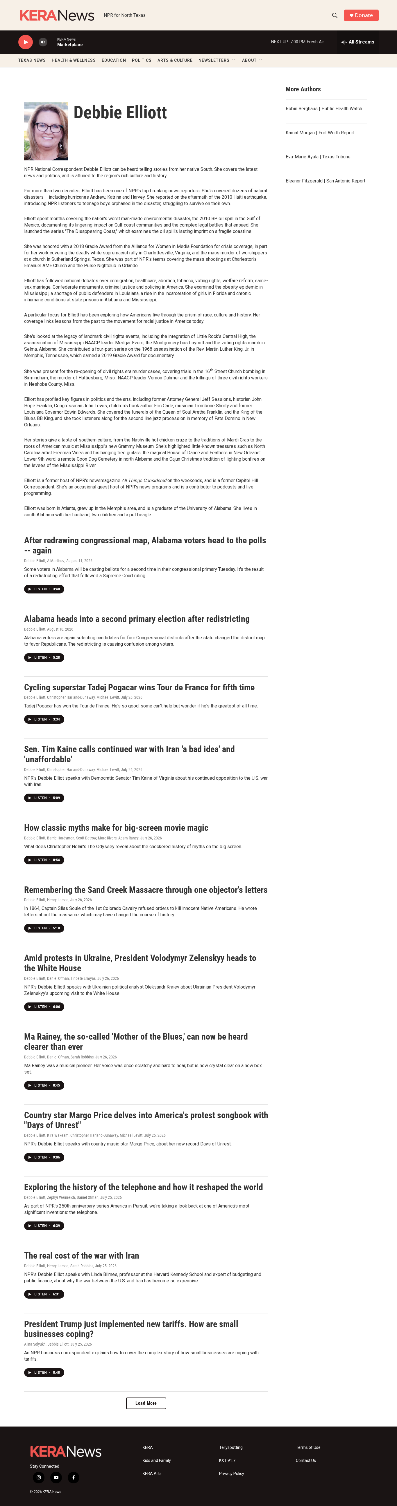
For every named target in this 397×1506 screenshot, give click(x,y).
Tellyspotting (231, 1447)
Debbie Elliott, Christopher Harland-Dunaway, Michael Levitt (71, 697)
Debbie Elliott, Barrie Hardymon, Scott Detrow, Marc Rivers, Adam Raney (81, 838)
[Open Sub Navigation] (234, 60)
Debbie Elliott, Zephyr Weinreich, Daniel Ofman (61, 1197)
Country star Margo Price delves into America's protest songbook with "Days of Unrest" (146, 1120)
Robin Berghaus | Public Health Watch (324, 108)
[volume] (43, 42)
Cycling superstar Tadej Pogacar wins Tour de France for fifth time (139, 687)
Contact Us (306, 1460)
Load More (146, 1403)
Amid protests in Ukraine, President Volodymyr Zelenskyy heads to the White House (140, 963)
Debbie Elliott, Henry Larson (46, 899)
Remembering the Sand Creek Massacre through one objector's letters (146, 890)
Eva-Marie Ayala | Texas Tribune (318, 157)
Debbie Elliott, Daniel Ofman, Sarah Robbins (59, 1057)
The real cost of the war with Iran (81, 1255)
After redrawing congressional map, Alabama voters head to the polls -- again (145, 545)
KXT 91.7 (227, 1460)
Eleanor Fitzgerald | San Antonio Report (325, 181)
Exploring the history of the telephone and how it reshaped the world (143, 1187)
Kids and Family (157, 1460)
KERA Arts (152, 1473)
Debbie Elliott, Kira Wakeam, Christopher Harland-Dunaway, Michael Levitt (83, 1135)
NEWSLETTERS (214, 60)
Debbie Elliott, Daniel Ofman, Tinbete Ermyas (60, 978)
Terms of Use (308, 1447)
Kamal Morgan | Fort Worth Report (320, 132)
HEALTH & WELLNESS (74, 60)
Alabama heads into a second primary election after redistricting (137, 619)
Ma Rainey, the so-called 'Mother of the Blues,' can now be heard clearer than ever (136, 1041)
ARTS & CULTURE (175, 60)
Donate (364, 15)
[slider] (52, 42)
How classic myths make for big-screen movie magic (116, 828)
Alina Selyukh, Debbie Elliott (46, 1344)
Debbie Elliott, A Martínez (44, 560)
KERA (148, 1447)
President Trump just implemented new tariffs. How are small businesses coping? (131, 1329)
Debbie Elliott (34, 629)
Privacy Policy (231, 1473)
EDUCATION (114, 60)
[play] (25, 42)
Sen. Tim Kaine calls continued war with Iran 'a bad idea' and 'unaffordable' (129, 754)
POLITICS (142, 60)
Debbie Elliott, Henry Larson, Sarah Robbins (58, 1266)
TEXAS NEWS (32, 60)
